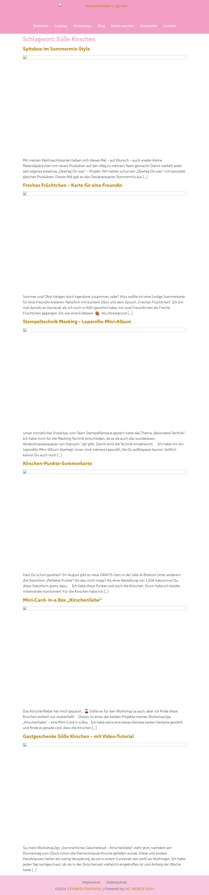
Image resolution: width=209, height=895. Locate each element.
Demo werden (122, 26)
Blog (101, 26)
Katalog (60, 26)
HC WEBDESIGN (139, 889)
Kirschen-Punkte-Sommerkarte (57, 463)
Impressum (91, 882)
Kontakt (169, 26)
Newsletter (148, 26)
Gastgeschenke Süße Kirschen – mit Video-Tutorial (78, 736)
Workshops (82, 26)
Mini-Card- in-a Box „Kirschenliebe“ (62, 600)
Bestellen (40, 26)
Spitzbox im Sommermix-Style (56, 49)
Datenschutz (117, 882)
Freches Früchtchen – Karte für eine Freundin (72, 185)
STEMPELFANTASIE (84, 889)
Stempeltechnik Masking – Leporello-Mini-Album (77, 321)
